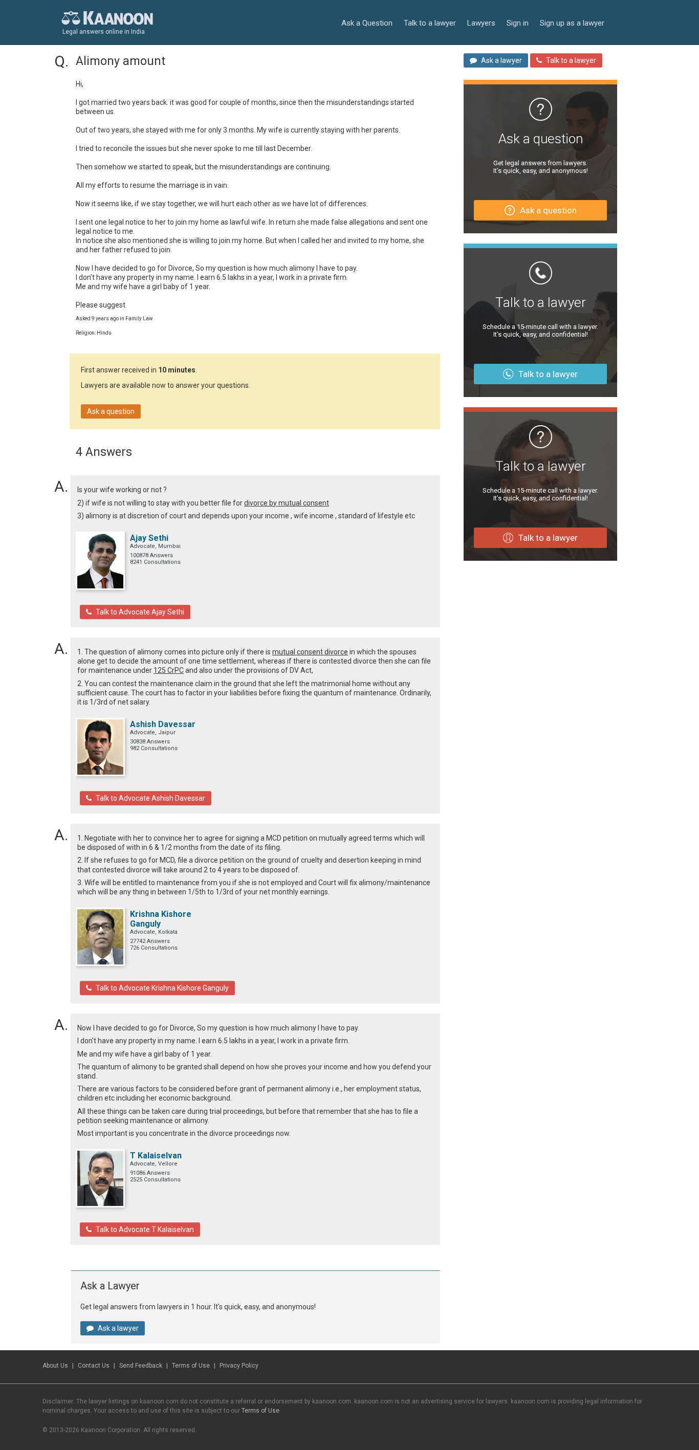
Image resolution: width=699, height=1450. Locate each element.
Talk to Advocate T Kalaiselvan (145, 1229)
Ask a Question (366, 23)
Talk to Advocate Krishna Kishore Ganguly (162, 988)
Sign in (518, 23)
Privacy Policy (239, 1365)
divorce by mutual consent (286, 503)
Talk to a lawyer (430, 23)
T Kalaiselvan (156, 1155)
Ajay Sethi (149, 538)
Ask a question (111, 411)
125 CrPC (169, 670)
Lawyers (481, 23)
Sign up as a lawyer (572, 23)
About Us (55, 1365)
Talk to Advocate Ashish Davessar (150, 798)
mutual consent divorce (310, 652)
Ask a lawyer (118, 1328)
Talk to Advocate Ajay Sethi (140, 612)
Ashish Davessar (162, 724)
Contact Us (94, 1365)
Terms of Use (191, 1365)
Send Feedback (140, 1365)
